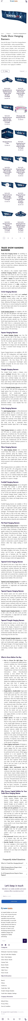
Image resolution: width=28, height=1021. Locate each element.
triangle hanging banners (13, 387)
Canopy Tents (4, 962)
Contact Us (4, 985)
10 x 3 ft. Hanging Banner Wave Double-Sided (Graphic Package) (7, 119)
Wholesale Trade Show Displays (9, 952)
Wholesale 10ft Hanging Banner (20, 116)
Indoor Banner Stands (6, 959)
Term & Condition (5, 1006)
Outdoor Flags (4, 967)
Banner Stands (4, 965)
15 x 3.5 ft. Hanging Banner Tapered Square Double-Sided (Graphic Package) (20, 226)
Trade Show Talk (5, 988)
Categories (8, 33)
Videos (3, 983)
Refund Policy (4, 1001)
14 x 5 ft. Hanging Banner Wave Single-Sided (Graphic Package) (7, 171)
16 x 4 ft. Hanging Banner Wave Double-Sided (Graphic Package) (20, 171)
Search (3, 980)
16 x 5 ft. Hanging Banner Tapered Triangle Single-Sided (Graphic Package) (7, 226)
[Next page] (24, 238)
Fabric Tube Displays (6, 957)
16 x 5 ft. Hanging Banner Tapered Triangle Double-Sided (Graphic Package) (20, 197)
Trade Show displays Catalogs (8, 993)
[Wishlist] (19, 1019)
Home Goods (4, 973)
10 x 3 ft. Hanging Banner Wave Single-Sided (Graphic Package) (20, 92)
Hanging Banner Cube (7, 142)
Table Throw (4, 970)
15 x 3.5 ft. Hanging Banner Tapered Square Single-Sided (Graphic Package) (7, 92)
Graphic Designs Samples (7, 991)
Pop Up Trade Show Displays (8, 954)
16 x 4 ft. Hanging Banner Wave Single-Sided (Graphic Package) (7, 196)
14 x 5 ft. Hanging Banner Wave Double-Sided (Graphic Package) (20, 145)
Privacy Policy (4, 1004)
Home (2, 33)
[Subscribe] (25, 941)
